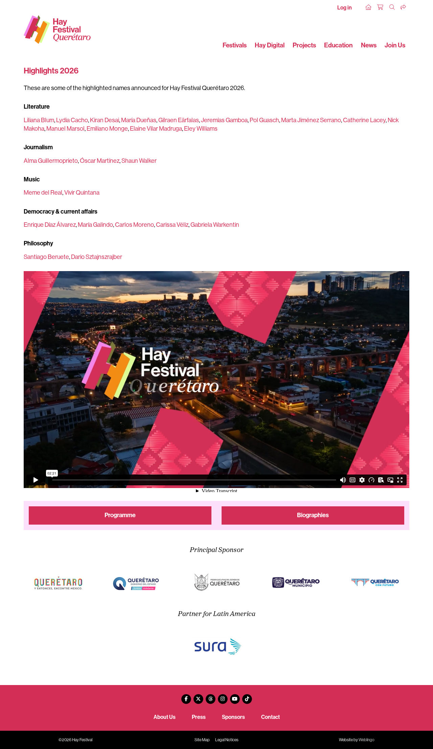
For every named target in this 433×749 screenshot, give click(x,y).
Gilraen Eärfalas (178, 120)
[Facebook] (186, 696)
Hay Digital (269, 45)
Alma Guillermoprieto (51, 160)
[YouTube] (235, 696)
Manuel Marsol (65, 128)
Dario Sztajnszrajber (96, 257)
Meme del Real (43, 192)
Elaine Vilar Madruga (156, 128)
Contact (270, 717)
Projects (304, 45)
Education (338, 45)
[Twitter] (198, 696)
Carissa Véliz (172, 224)
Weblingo (366, 739)
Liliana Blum (39, 120)
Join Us (395, 45)
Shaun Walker (139, 160)
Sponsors (233, 717)
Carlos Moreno (134, 224)
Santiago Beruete (46, 257)
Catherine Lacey (364, 120)
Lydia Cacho (72, 120)
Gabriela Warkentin (214, 224)
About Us (165, 717)
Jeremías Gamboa (224, 120)
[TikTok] (247, 696)
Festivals (235, 45)
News (369, 45)
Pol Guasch (264, 120)
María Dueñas (138, 120)
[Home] (369, 7)
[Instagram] (222, 696)
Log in (344, 7)
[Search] (392, 7)
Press (199, 717)
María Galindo (95, 224)
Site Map (202, 739)
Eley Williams (201, 128)
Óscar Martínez (99, 160)
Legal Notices (226, 739)
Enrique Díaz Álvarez (50, 224)
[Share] (403, 7)
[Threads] (210, 696)
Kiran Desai (104, 120)
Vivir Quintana (81, 192)
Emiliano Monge (107, 128)
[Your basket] (380, 7)
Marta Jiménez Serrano (311, 120)
